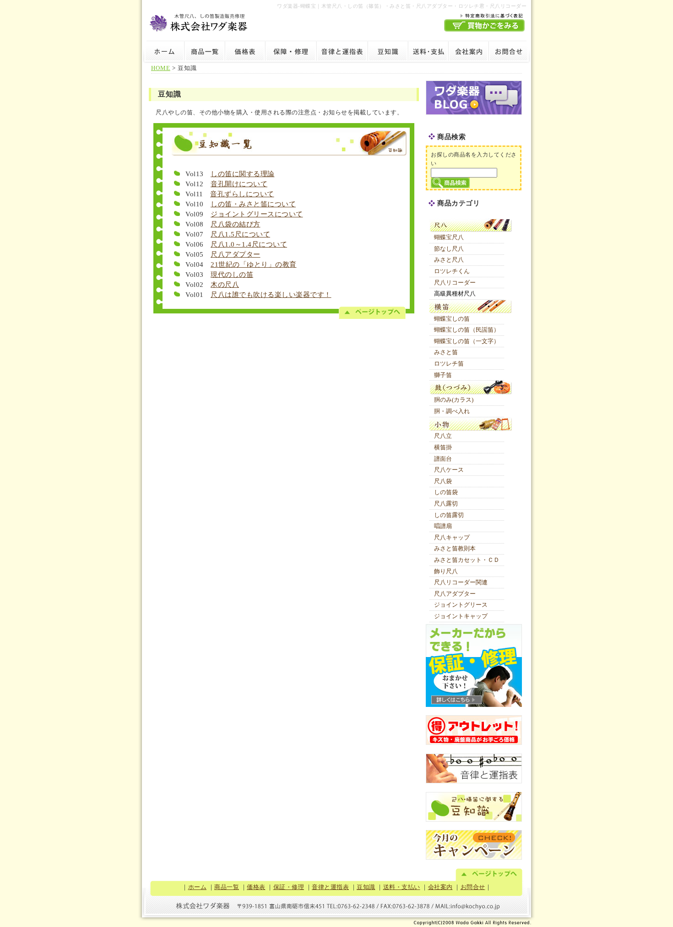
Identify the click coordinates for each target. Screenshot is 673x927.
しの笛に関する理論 (243, 174)
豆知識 (388, 52)
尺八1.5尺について (240, 234)
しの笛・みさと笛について (253, 204)
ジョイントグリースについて (257, 214)
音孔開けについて (239, 184)
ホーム (163, 52)
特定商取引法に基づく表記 (484, 15)
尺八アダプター (236, 254)
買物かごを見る (484, 25)
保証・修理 (290, 52)
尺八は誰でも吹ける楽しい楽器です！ (271, 294)
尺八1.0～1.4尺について (249, 244)
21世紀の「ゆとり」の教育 (254, 264)
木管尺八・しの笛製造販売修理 (199, 21)
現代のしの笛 (232, 274)
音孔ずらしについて (242, 194)
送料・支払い (428, 52)
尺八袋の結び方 (236, 224)
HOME (160, 68)
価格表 (245, 52)
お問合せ (509, 52)
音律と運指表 (342, 52)
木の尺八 (225, 284)
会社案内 (468, 52)
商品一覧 (205, 52)
